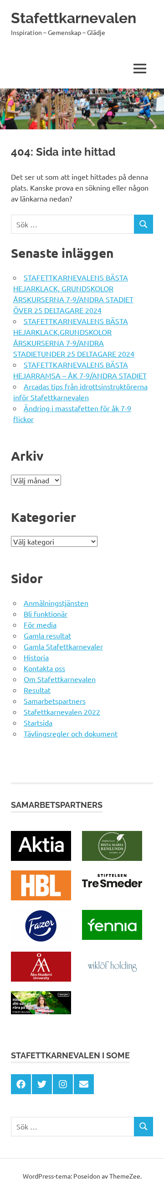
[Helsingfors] (41, 1011)
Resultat (37, 689)
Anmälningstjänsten (56, 602)
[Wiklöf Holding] (112, 978)
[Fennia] (112, 936)
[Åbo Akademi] (41, 978)
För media (40, 624)
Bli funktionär (45, 613)
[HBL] (41, 897)
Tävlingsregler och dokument (71, 733)
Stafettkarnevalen (73, 18)
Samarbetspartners (55, 700)
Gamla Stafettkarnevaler (63, 646)
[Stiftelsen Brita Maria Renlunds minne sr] (112, 857)
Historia (36, 657)
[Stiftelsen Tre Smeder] (112, 887)
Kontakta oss (44, 668)
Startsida (38, 722)
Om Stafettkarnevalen (60, 678)
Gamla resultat (47, 635)
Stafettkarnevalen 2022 (62, 711)
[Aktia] (41, 857)
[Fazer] (41, 938)
